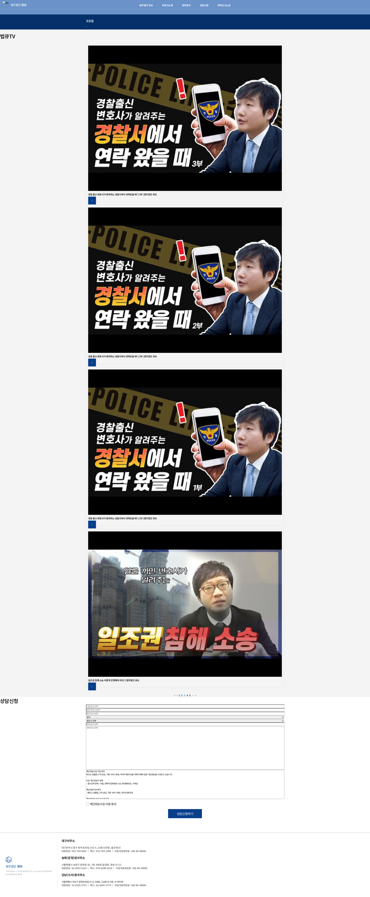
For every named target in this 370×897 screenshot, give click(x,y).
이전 (176, 695)
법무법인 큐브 (146, 5)
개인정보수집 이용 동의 (102, 804)
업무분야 (186, 5)
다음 (192, 695)
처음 (174, 695)
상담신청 (204, 5)
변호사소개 (167, 5)
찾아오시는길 (224, 5)
